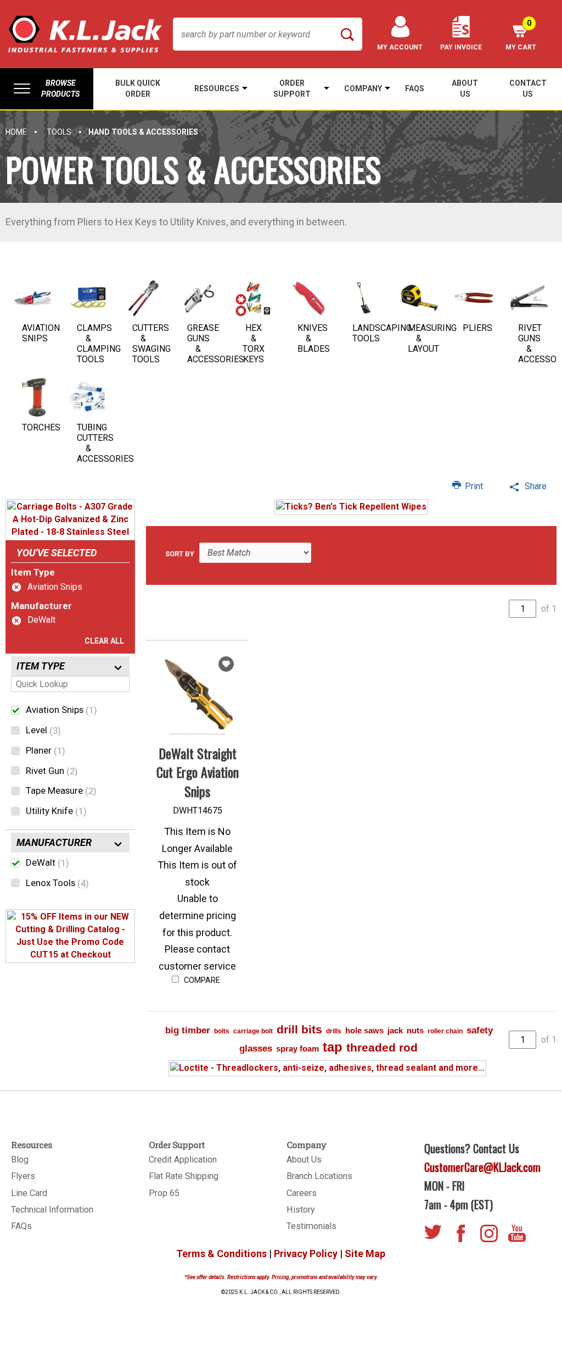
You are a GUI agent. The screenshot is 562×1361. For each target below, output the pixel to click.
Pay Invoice (461, 47)
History (300, 1209)
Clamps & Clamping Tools (99, 343)
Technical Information (52, 1209)
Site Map (365, 1253)
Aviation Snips (41, 333)
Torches (41, 427)
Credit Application (183, 1159)
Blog (20, 1159)
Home (16, 132)
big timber (187, 1030)
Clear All (104, 641)
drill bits (299, 1029)
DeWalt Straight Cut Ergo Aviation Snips (197, 772)
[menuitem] (46, 88)
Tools (59, 132)
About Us (304, 1159)
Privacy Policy (306, 1253)
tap (332, 1046)
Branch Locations (319, 1176)
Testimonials (311, 1226)
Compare (201, 980)
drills (333, 1031)
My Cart (520, 35)
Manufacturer (41, 605)
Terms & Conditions (221, 1253)
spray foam (297, 1048)
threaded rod (382, 1047)
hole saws (364, 1030)
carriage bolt (253, 1031)
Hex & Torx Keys (254, 343)
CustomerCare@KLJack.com (482, 1167)
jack (395, 1030)
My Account (400, 47)
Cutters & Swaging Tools (151, 343)
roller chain (445, 1031)
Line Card (29, 1193)
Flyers (23, 1176)
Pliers (477, 328)
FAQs (21, 1226)
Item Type (33, 572)
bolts (221, 1031)
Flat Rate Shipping (183, 1176)
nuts (415, 1030)
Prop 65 (164, 1193)
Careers (301, 1193)
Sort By (179, 554)
